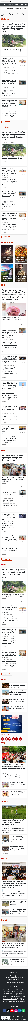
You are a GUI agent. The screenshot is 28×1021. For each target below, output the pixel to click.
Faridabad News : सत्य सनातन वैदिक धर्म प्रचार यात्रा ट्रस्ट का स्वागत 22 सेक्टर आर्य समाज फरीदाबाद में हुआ (13, 946)
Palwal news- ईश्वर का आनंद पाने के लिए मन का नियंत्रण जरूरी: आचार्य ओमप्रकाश (18, 784)
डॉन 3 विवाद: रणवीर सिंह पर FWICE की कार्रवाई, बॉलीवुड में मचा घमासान (17, 700)
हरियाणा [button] (21, 4)
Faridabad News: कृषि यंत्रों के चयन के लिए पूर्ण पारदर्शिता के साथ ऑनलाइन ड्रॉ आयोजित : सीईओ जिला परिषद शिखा (14, 849)
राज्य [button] (26, 4)
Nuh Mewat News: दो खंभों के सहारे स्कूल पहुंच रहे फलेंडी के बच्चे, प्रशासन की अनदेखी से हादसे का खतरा (13, 28)
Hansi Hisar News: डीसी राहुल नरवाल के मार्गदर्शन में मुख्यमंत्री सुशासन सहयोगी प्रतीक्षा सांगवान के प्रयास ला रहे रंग (9, 83)
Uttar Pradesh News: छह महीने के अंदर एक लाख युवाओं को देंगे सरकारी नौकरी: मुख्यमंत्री (17, 793)
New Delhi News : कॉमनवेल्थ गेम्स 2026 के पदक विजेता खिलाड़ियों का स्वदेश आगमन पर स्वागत (9, 429)
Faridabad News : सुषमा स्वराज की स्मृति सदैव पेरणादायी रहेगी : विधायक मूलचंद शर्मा (13, 458)
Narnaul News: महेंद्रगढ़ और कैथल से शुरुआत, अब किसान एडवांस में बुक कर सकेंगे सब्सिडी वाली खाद (13, 822)
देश (13, 4)
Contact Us (13, 1016)
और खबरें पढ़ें (7, 122)
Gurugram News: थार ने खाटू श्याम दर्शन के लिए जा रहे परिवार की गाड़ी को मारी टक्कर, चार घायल (9, 517)
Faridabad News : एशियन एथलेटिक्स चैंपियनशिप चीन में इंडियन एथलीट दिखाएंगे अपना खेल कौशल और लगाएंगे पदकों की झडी (9, 539)
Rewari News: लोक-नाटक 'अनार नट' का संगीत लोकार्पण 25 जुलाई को (17, 685)
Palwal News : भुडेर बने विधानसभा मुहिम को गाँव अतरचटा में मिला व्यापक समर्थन (18, 903)
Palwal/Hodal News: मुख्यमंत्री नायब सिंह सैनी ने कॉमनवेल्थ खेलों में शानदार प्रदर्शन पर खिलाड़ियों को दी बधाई (9, 409)
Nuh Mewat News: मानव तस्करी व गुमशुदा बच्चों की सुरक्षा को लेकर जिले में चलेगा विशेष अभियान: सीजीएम (9, 493)
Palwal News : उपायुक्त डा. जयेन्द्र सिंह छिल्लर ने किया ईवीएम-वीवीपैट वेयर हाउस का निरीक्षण (18, 911)
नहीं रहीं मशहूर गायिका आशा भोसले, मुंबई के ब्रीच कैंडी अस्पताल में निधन (17, 707)
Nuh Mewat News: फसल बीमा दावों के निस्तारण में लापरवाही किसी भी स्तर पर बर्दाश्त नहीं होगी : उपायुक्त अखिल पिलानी (13, 839)
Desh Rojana (23, 1019)
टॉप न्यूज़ (9, 4)
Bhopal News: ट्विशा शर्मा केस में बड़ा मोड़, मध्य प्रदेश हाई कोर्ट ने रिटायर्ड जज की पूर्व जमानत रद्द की (17, 692)
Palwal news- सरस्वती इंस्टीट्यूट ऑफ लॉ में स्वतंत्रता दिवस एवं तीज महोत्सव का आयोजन (17, 961)
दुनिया (16, 4)
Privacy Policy (21, 1016)
